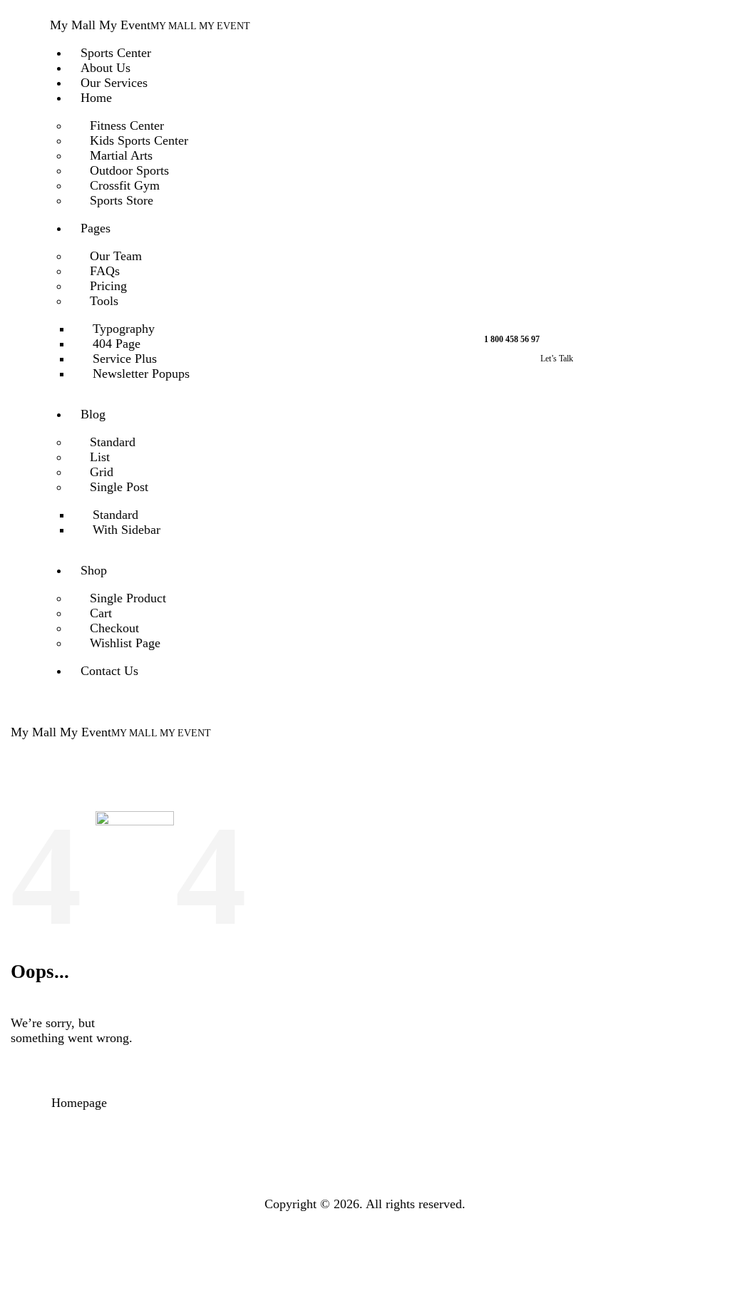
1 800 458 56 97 (512, 339)
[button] (382, 733)
